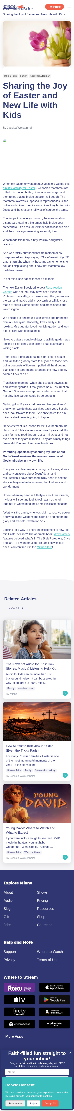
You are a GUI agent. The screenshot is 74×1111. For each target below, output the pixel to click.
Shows (42, 892)
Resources (45, 909)
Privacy (9, 960)
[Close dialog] (70, 1052)
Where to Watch (50, 952)
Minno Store (44, 547)
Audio (8, 900)
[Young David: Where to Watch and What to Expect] (37, 823)
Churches (44, 925)
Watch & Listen (26, 688)
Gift (6, 917)
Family (23, 76)
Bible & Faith (10, 76)
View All (14, 608)
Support (10, 952)
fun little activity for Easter (19, 188)
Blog (7, 909)
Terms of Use (47, 960)
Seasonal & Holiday (40, 76)
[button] (69, 7)
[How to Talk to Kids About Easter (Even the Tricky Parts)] (37, 741)
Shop (41, 917)
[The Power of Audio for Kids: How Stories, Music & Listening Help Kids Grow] (37, 659)
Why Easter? (62, 534)
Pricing (42, 900)
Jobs (7, 925)
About (8, 892)
